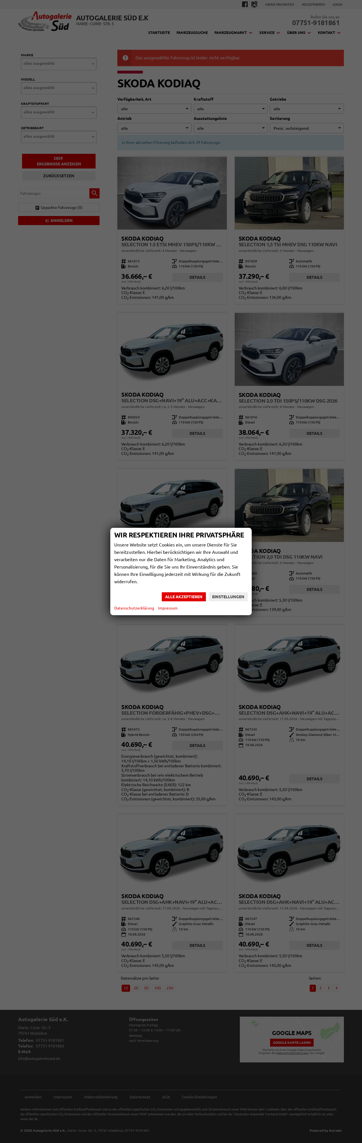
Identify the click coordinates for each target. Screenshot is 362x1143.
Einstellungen (228, 597)
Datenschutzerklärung (134, 608)
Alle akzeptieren (183, 597)
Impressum (168, 608)
